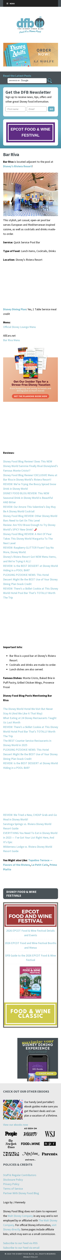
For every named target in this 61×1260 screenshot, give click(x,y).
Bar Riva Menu (11, 340)
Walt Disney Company (20, 1216)
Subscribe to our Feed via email (21, 1247)
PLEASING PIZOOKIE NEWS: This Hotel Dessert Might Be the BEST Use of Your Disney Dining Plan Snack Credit (30, 579)
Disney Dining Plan (14, 309)
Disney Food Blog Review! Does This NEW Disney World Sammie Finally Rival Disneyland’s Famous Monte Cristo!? (30, 466)
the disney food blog (30, 18)
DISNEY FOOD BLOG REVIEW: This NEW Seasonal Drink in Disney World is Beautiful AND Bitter (28, 497)
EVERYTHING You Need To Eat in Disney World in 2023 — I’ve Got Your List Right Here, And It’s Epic (30, 837)
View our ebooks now (15, 1124)
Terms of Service (13, 1188)
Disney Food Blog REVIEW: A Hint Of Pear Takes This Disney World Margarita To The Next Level (28, 538)
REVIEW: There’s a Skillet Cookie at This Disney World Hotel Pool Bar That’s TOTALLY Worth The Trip (30, 593)
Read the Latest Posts (17, 75)
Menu (12, 3)
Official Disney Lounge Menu (19, 327)
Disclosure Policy (13, 1179)
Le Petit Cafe (39, 865)
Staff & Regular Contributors (19, 1175)
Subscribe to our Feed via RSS (20, 1243)
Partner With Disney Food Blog (21, 1193)
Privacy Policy (11, 1184)
